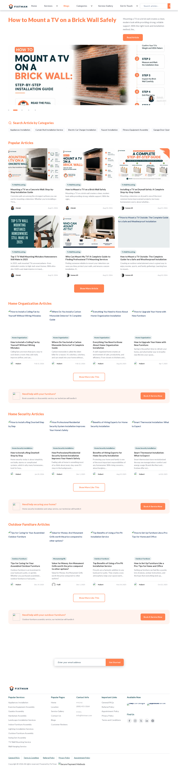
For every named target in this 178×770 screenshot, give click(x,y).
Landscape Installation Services (22, 720)
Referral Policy (108, 707)
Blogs (66, 6)
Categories (81, 6)
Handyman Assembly (17, 716)
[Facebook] (129, 720)
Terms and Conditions (111, 720)
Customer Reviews (59, 724)
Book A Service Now (153, 396)
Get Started (114, 662)
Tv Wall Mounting (18, 185)
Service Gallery (105, 6)
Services (48, 6)
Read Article (133, 37)
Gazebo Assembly (16, 711)
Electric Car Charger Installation (82, 130)
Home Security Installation (22, 448)
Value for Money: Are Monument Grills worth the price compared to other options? (68, 566)
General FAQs (108, 702)
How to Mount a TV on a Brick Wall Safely (62, 19)
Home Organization (19, 338)
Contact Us (56, 716)
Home (34, 6)
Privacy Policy (107, 716)
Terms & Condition (31, 758)
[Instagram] (135, 720)
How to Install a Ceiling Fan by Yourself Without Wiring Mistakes (25, 345)
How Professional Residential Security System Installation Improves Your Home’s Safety (66, 455)
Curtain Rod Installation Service (49, 130)
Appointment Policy (110, 711)
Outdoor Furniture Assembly (20, 733)
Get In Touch (126, 6)
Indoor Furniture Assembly (20, 724)
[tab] (9, 110)
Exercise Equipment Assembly (21, 707)
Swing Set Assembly (17, 737)
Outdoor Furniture (19, 559)
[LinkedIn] (146, 720)
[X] (141, 720)
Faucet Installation (109, 130)
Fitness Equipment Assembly (135, 130)
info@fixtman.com (84, 715)
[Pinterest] (152, 720)
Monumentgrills (59, 559)
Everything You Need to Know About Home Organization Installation (107, 345)
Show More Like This (89, 377)
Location (55, 707)
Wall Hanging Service (17, 746)
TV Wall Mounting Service (19, 742)
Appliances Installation (20, 130)
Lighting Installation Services (21, 729)
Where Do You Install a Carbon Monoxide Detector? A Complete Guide (68, 345)
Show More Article (89, 288)
